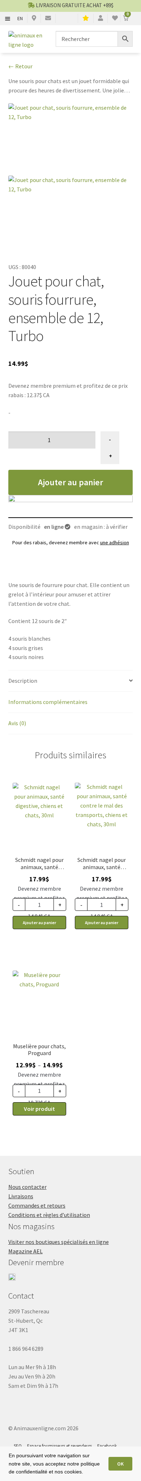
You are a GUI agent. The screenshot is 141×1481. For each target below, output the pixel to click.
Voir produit (39, 1108)
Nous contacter (27, 1186)
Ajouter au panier (70, 482)
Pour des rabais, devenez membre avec (70, 542)
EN (20, 18)
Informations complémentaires (47, 701)
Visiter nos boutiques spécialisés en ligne (58, 1241)
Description (22, 680)
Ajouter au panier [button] (39, 922)
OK (120, 1463)
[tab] (70, 681)
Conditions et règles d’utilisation (49, 1214)
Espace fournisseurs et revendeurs (59, 1446)
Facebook (107, 1446)
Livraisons (20, 1196)
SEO (18, 1446)
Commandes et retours (36, 1205)
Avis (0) (17, 723)
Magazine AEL (25, 1251)
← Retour (20, 66)
